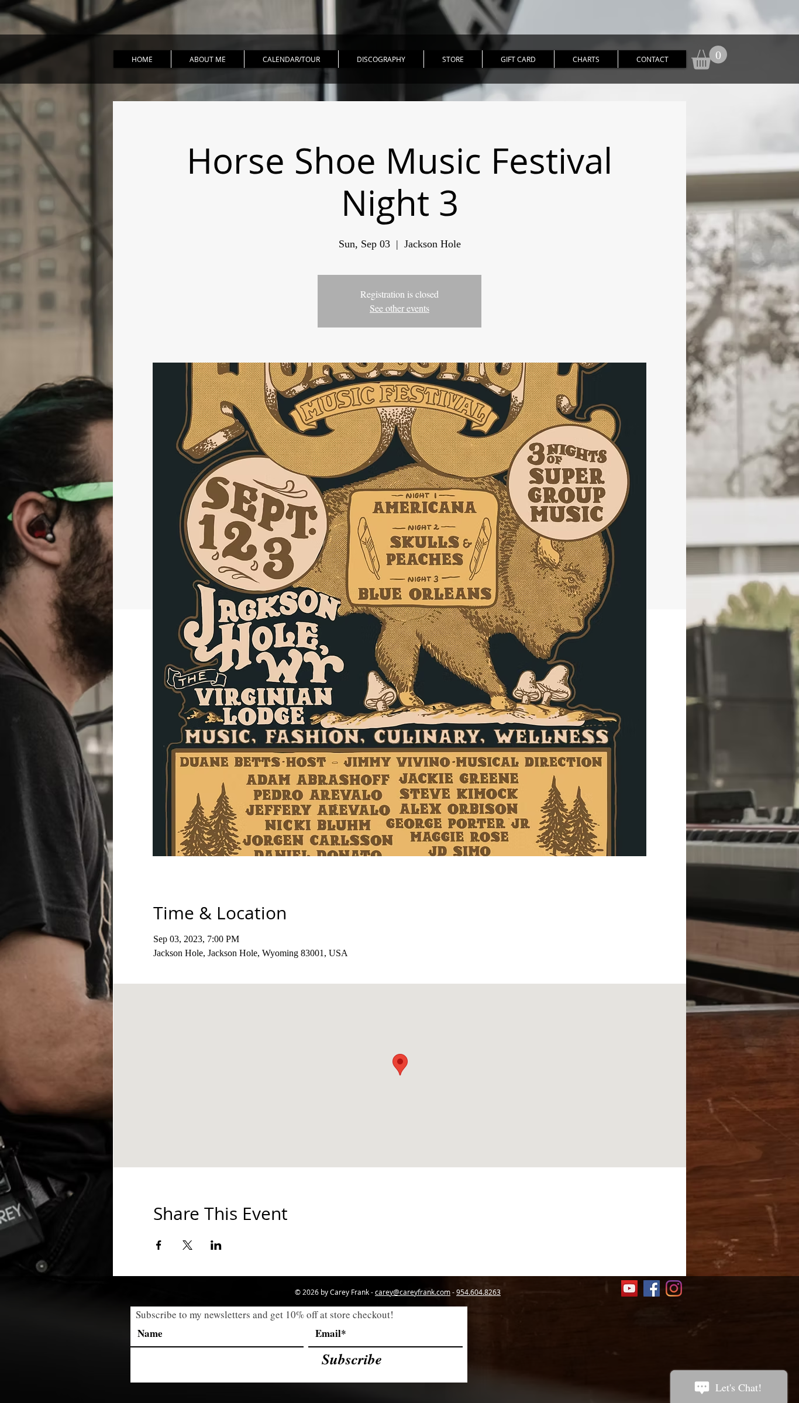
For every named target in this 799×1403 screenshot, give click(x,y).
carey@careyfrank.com (412, 1292)
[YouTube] (629, 1288)
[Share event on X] (187, 1245)
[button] (709, 58)
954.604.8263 (478, 1292)
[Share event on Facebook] (158, 1245)
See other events (399, 308)
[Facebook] (651, 1288)
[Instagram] (674, 1288)
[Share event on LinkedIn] (216, 1245)
